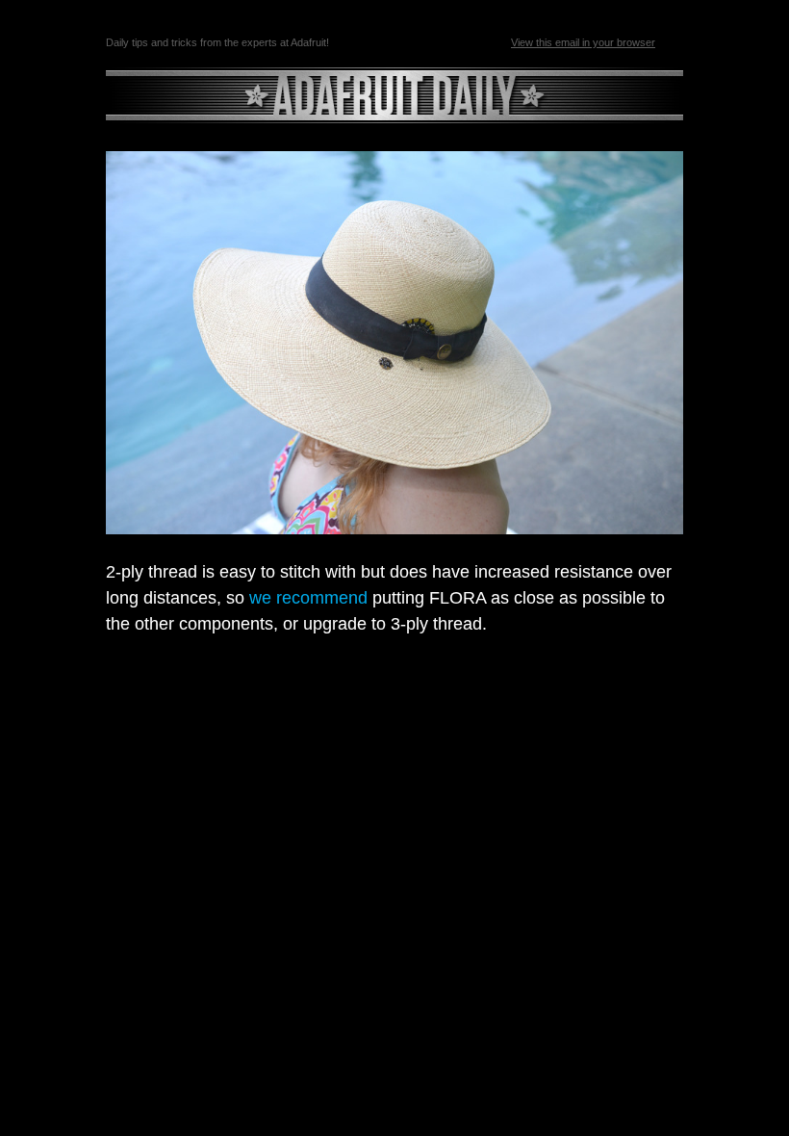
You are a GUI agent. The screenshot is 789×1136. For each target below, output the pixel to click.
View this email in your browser (583, 42)
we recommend (308, 597)
